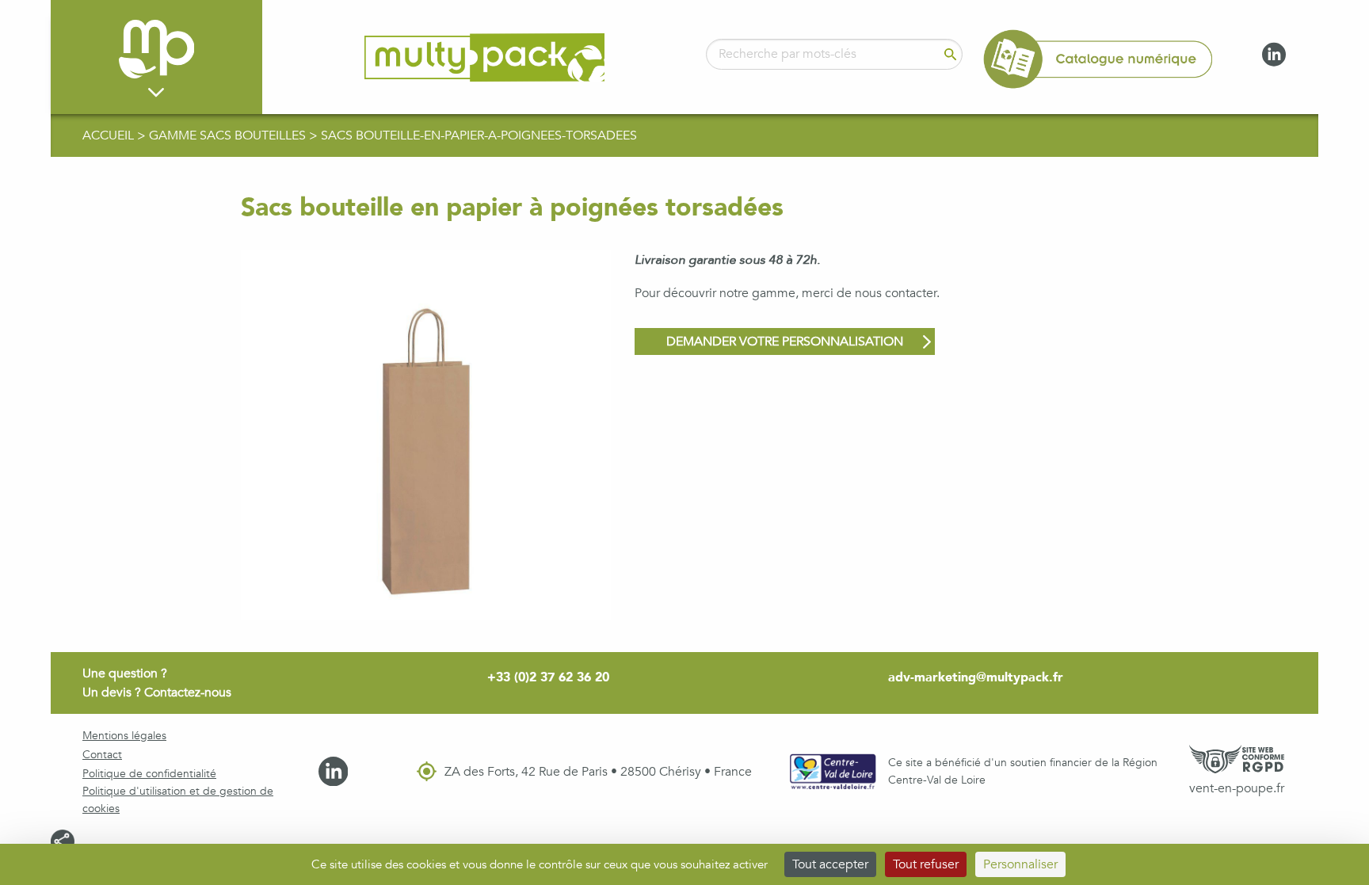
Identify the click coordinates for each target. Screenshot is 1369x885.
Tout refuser (926, 864)
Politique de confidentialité (149, 773)
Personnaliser (1020, 864)
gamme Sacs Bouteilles (229, 135)
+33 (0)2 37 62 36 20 (548, 677)
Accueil (109, 135)
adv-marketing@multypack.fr (975, 677)
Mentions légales (124, 735)
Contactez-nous (187, 692)
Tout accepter (830, 864)
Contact (102, 754)
